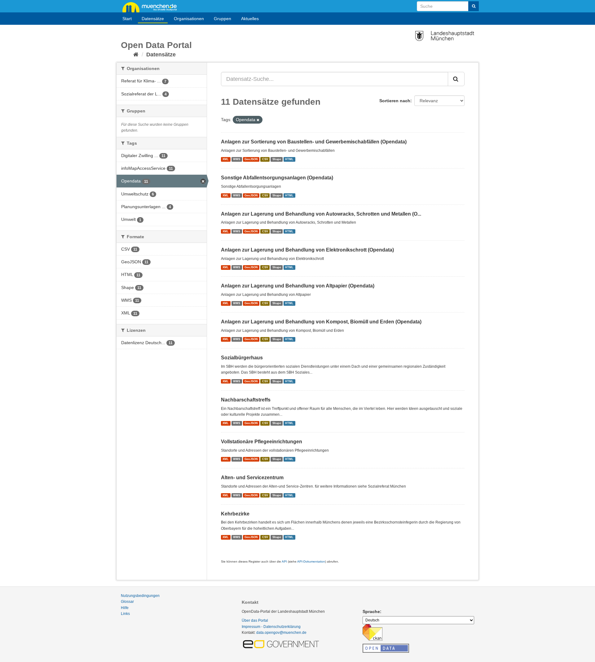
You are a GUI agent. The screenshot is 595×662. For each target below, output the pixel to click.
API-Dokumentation (311, 561)
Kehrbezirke (235, 513)
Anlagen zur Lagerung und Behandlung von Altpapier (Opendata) (297, 285)
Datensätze (153, 18)
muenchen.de (152, 7)
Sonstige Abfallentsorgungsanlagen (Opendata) (277, 177)
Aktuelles (250, 18)
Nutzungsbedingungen (140, 596)
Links (125, 614)
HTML (289, 159)
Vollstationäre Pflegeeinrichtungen (261, 441)
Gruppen (222, 18)
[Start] (136, 54)
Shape (276, 159)
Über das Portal (255, 620)
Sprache (371, 611)
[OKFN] (386, 646)
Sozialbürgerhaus (242, 357)
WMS (236, 159)
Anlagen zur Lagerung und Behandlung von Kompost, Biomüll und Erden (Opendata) (321, 321)
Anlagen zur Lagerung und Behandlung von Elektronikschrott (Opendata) (307, 249)
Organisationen (189, 18)
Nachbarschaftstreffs (246, 399)
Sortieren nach (394, 100)
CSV (265, 159)
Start (127, 18)
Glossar (127, 601)
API (284, 561)
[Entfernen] (258, 120)
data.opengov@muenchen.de (281, 632)
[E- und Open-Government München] (282, 644)
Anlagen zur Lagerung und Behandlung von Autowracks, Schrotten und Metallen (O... (321, 214)
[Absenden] (473, 6)
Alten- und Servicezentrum (252, 477)
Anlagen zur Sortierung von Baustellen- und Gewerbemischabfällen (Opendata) (314, 141)
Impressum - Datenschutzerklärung (271, 627)
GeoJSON (251, 159)
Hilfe (125, 608)
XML (226, 159)
